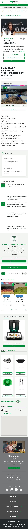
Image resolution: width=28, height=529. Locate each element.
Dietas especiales (6, 295)
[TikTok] (20, 489)
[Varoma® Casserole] (21, 360)
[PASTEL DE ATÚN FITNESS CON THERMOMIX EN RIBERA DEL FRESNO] (7, 289)
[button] (26, 2)
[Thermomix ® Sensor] (21, 382)
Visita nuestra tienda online (13, 4)
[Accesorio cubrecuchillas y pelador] (7, 360)
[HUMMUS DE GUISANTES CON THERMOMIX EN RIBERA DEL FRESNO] (20, 289)
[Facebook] (7, 489)
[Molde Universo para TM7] (7, 382)
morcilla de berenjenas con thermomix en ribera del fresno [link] (15, 7)
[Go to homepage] (14, 2)
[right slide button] (25, 310)
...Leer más (22, 51)
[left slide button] (2, 310)
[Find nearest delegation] (2, 2)
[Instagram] (16, 489)
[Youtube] (11, 489)
